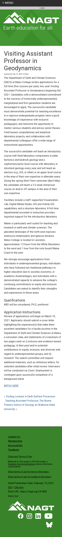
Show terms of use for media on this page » (30, 476)
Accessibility (15, 445)
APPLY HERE (11, 385)
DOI (10, 487)
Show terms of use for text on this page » (28, 471)
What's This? (13, 496)
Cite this (19, 487)
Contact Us (14, 436)
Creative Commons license (21, 464)
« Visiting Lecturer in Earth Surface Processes (30, 396)
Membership (15, 441)
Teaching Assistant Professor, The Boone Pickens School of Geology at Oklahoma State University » (29, 405)
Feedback (13, 449)
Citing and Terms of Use (20, 456)
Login (42, 8)
